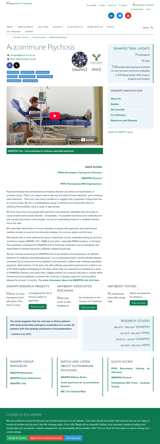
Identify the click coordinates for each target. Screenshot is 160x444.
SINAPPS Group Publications (25, 378)
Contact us (112, 5)
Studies (115, 104)
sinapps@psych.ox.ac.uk (22, 55)
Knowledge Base (137, 9)
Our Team (43, 26)
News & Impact (25, 26)
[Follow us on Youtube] (128, 15)
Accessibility (91, 5)
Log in (148, 9)
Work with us (94, 26)
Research (58, 26)
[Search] (151, 27)
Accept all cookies (17, 437)
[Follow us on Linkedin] (111, 15)
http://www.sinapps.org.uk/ (23, 58)
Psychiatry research (20, 37)
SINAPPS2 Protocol (91, 178)
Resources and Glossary (124, 120)
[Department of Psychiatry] (19, 2)
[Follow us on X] (16, 65)
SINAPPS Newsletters (21, 372)
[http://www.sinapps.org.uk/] (87, 62)
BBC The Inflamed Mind (73, 391)
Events (110, 26)
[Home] (9, 37)
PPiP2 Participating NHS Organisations (81, 183)
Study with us (75, 26)
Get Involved (14, 31)
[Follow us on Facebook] (10, 65)
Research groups (39, 37)
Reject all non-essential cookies (46, 437)
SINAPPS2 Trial (18, 383)
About (10, 26)
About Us (116, 98)
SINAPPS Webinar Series (74, 377)
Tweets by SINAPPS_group (120, 131)
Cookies (102, 5)
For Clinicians (118, 114)
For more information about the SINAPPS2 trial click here (69, 280)
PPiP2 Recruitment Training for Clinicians (80, 172)
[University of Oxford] (140, 5)
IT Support (123, 5)
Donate (29, 31)
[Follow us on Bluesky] (120, 15)
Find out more (73, 437)
